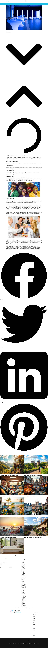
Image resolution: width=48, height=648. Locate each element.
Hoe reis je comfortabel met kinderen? (7, 496)
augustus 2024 (24, 579)
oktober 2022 (24, 598)
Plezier (34, 620)
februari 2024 (24, 584)
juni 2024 (23, 581)
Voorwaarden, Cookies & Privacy (24, 640)
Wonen (34, 616)
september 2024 (24, 578)
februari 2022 (24, 605)
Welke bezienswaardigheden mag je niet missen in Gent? (34, 516)
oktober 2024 (24, 577)
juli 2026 (23, 560)
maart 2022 (23, 604)
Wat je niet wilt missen (36, 612)
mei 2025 (23, 572)
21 (4, 562)
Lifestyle (34, 614)
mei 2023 (23, 592)
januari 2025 (23, 575)
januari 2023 (23, 595)
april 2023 (23, 593)
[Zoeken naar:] (4, 567)
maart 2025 (23, 574)
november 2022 (24, 597)
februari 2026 (24, 564)
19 (2, 562)
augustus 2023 (24, 589)
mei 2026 (23, 562)
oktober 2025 (24, 568)
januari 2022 (23, 606)
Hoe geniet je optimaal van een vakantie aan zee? (9, 537)
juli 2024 (23, 580)
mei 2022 (23, 602)
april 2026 (23, 563)
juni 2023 (23, 591)
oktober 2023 (24, 588)
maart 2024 (23, 583)
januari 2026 (23, 565)
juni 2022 (23, 601)
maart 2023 (23, 594)
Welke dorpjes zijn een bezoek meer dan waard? (33, 537)
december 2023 (24, 586)
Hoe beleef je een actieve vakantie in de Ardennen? (9, 475)
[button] (25, 1)
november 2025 (24, 567)
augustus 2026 (24, 559)
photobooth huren (38, 200)
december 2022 (24, 596)
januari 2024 (23, 585)
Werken (34, 618)
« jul (1, 565)
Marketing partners (24, 641)
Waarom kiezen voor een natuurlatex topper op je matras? (11, 555)
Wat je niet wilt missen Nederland (5, 616)
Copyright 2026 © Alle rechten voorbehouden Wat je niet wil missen (24, 646)
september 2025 (24, 569)
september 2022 (24, 599)
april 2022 (23, 603)
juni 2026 (23, 561)
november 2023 (24, 587)
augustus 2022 (24, 600)
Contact (34, 624)
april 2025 (23, 573)
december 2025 (24, 566)
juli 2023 (23, 590)
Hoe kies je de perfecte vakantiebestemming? (8, 516)
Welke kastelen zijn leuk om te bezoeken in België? (33, 475)
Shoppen (34, 622)
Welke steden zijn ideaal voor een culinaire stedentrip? (34, 496)
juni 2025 (23, 571)
